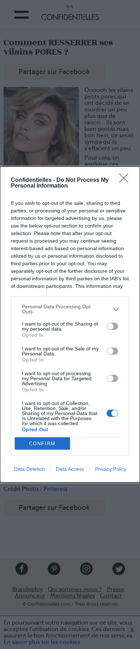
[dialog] (70, 324)
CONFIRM (42, 443)
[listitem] (70, 309)
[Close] (126, 180)
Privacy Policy (110, 469)
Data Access (70, 469)
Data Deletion (29, 469)
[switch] (112, 326)
